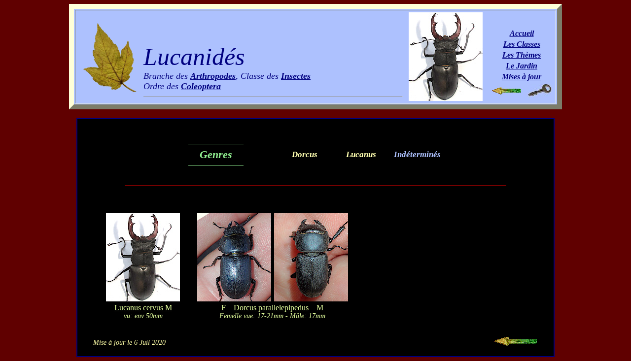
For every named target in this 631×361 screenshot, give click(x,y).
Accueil (522, 33)
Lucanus (361, 154)
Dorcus (304, 154)
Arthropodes (213, 76)
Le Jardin (521, 66)
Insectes (296, 76)
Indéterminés (417, 154)
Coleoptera (201, 86)
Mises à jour (521, 76)
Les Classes (521, 44)
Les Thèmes (521, 55)
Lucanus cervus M (143, 307)
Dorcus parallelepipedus (271, 307)
